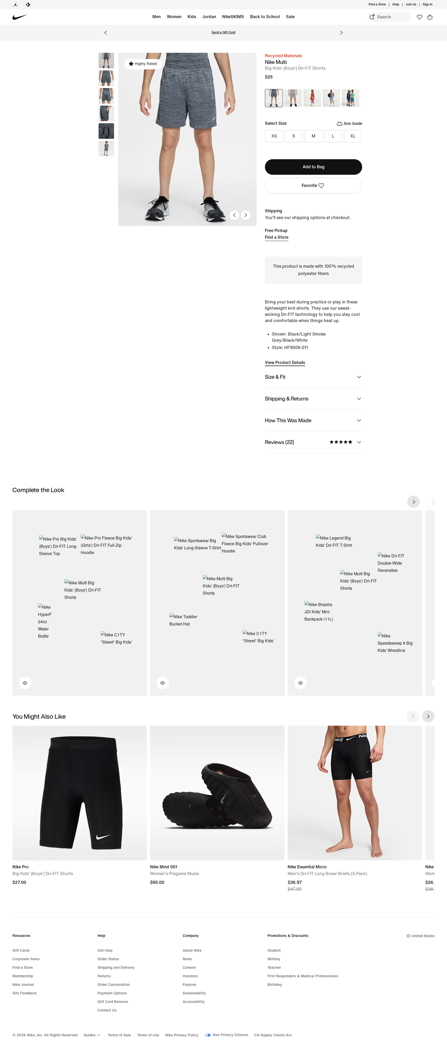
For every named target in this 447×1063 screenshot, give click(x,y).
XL (353, 136)
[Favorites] (419, 17)
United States (423, 936)
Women (174, 16)
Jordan (209, 16)
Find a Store (276, 237)
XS (274, 136)
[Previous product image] (234, 215)
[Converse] (28, 5)
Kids (192, 16)
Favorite (309, 185)
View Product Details (285, 362)
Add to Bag (314, 167)
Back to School (265, 16)
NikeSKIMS (233, 16)
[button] (106, 78)
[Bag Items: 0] (430, 17)
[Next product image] (245, 215)
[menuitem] (400, 5)
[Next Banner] (341, 32)
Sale (290, 16)
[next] (413, 502)
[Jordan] (15, 5)
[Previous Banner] (105, 32)
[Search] (372, 17)
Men (156, 16)
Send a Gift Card (223, 32)
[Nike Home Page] (20, 17)
